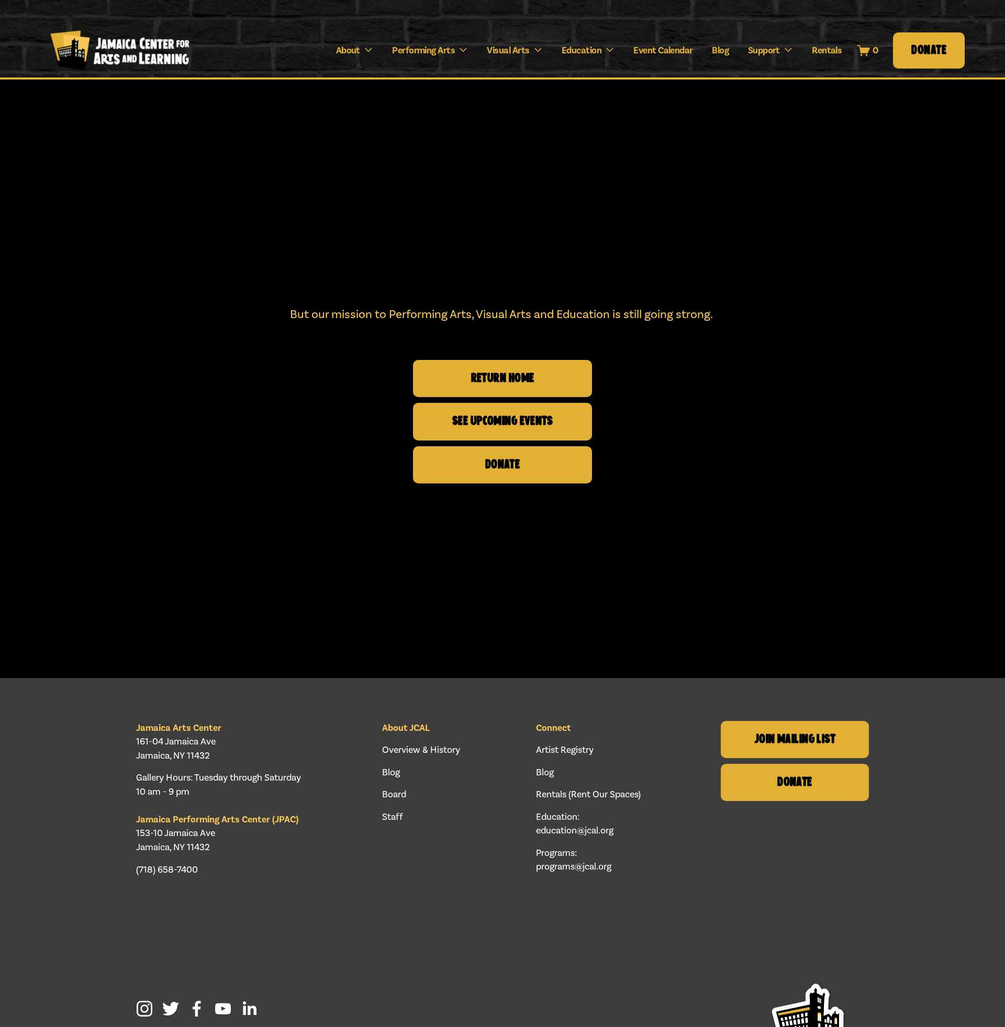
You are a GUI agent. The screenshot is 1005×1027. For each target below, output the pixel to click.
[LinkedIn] (249, 1008)
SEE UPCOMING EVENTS (502, 421)
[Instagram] (144, 1008)
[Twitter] (170, 1008)
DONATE (502, 464)
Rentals (827, 50)
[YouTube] (223, 1008)
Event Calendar (663, 50)
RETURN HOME (502, 378)
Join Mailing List (795, 739)
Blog (720, 50)
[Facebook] (196, 1008)
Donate (928, 50)
